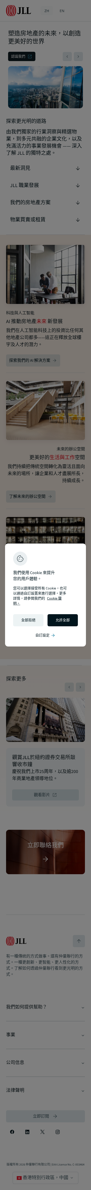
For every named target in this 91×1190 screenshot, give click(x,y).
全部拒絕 (28, 620)
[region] (45, 595)
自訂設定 (45, 635)
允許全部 (63, 620)
